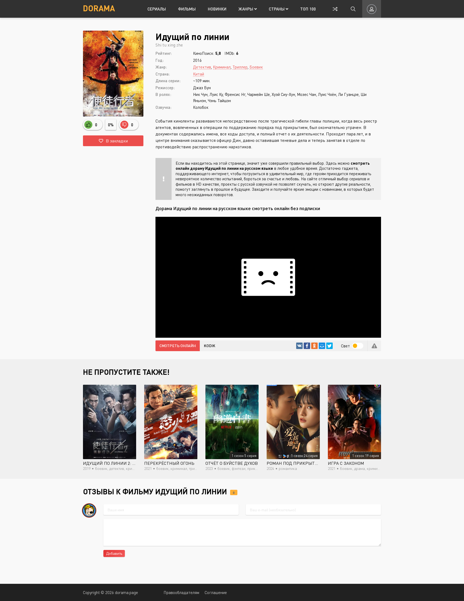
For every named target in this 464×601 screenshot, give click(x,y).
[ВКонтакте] (299, 346)
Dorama (99, 8)
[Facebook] (307, 346)
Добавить (114, 553)
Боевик (256, 66)
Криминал (222, 66)
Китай (198, 73)
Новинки (217, 8)
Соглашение (216, 592)
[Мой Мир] (322, 346)
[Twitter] (329, 346)
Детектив (202, 66)
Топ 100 (308, 8)
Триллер (240, 66)
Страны (277, 8)
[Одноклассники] (314, 346)
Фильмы (187, 8)
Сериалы (156, 8)
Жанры (246, 8)
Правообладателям (181, 592)
